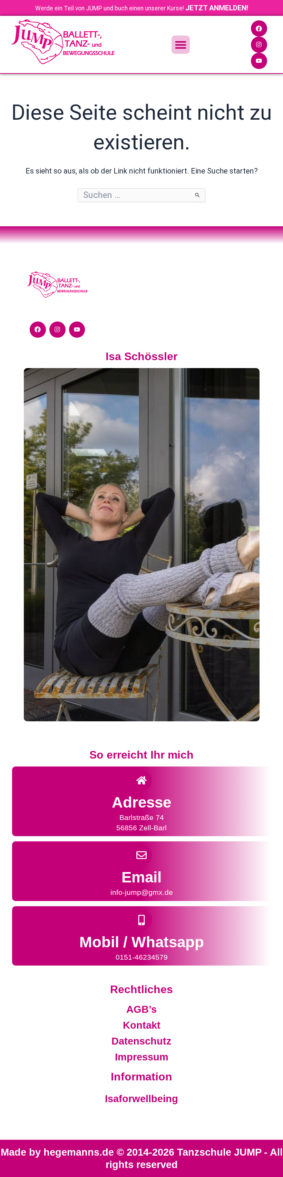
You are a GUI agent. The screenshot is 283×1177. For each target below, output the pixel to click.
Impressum (141, 1056)
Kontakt (141, 1025)
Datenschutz (141, 1041)
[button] (181, 45)
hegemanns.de (80, 1152)
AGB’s (141, 1009)
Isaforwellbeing (141, 1098)
